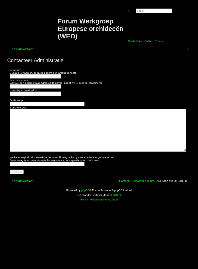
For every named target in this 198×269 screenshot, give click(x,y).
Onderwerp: (17, 100)
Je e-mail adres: (19, 80)
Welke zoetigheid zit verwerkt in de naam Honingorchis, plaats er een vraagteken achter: (62, 157)
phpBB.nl (115, 195)
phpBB (85, 190)
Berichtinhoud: (18, 107)
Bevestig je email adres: (24, 90)
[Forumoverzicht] (33, 21)
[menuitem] (147, 41)
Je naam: (15, 70)
